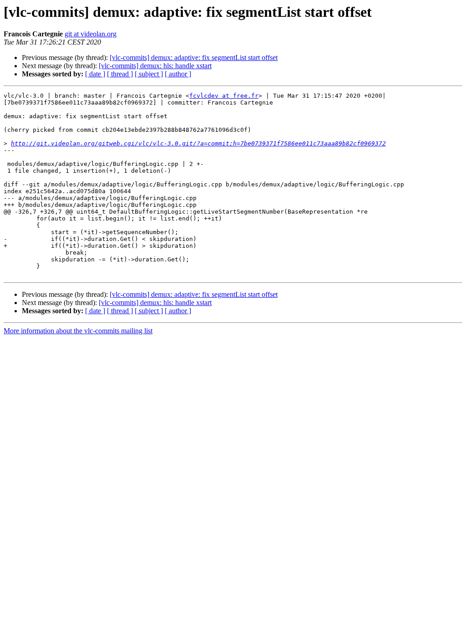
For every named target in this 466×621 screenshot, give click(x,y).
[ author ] (178, 74)
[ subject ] (149, 74)
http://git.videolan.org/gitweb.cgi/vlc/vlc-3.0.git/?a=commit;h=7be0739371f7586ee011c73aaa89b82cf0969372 (198, 143)
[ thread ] (120, 74)
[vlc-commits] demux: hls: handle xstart (155, 66)
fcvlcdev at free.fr (223, 95)
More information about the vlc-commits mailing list (78, 331)
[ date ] (95, 74)
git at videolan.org (90, 34)
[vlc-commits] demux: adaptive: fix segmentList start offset (194, 57)
